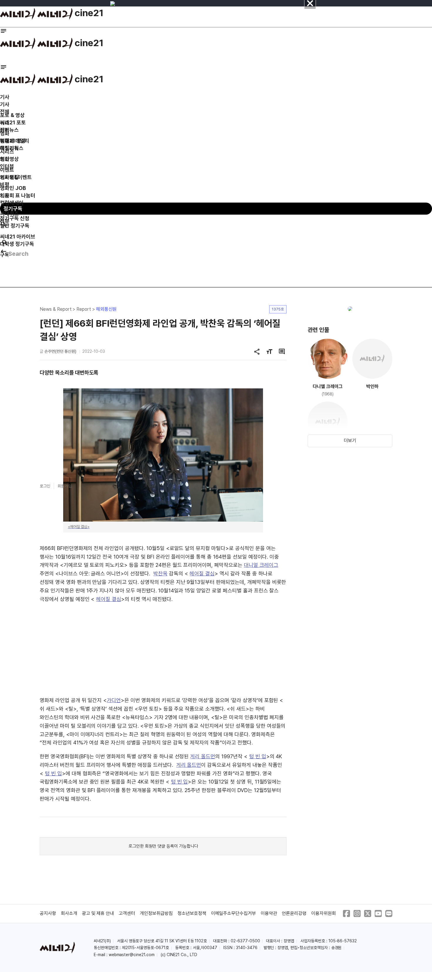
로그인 (45, 486)
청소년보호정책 (192, 913)
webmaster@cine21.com (132, 954)
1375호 (278, 309)
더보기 (350, 440)
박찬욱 (160, 573)
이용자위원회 (323, 913)
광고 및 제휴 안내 (98, 913)
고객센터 (127, 913)
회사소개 (69, 913)
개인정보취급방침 (156, 913)
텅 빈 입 (257, 756)
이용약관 (269, 913)
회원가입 (65, 486)
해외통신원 (106, 309)
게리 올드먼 (202, 756)
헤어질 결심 (202, 573)
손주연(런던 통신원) (60, 351)
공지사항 (48, 913)
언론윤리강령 (294, 913)
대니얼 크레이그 (261, 565)
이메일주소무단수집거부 (233, 913)
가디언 (114, 700)
